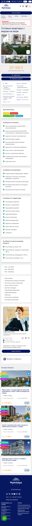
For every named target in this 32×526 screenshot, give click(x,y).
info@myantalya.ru (9, 340)
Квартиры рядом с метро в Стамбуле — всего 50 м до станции (15, 464)
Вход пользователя (12, 499)
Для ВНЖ (6, 113)
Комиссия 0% (14, 113)
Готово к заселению (9, 116)
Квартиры (3, 17)
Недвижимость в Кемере (5, 519)
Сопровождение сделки (24, 506)
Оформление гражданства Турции (23, 511)
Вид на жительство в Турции (23, 514)
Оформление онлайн (23, 508)
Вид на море (19, 116)
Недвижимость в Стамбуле (5, 510)
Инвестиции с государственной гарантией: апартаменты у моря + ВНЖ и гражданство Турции (15, 396)
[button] (29, 59)
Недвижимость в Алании (5, 513)
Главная (3, 16)
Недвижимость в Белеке (5, 516)
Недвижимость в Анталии (5, 507)
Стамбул (16, 16)
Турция (9, 16)
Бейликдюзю (24, 16)
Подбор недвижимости (24, 505)
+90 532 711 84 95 (16, 1)
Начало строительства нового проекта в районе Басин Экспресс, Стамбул (15, 431)
